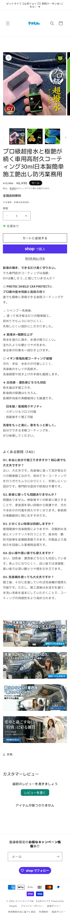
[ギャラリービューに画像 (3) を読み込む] (52, 136)
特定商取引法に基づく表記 (21, 911)
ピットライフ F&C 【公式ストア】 (33, 900)
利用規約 (43, 911)
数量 (5, 208)
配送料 (13, 188)
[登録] (57, 856)
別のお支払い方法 (35, 258)
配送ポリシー (59, 911)
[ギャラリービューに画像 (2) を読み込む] (35, 136)
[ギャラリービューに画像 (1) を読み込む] (17, 136)
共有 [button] (9, 754)
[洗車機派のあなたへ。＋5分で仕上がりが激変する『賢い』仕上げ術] (35, 646)
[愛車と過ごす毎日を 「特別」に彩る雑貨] (35, 743)
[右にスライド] (65, 137)
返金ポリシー (54, 905)
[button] (8, 23)
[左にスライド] (4, 137)
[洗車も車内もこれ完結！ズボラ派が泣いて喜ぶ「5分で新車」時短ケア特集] (35, 678)
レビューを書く (35, 792)
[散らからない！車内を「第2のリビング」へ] (35, 710)
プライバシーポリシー (32, 905)
